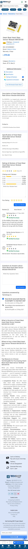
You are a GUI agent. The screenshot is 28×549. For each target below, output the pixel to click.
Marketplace (5, 9)
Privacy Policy (14, 505)
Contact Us (14, 514)
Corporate (13, 9)
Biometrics (11, 14)
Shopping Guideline (14, 500)
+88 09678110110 (16, 480)
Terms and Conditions (14, 504)
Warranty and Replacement (14, 502)
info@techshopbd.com (16, 482)
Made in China (11, 49)
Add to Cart (19, 543)
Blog (25, 9)
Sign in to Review (20, 205)
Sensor (5, 14)
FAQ (14, 516)
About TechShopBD (14, 512)
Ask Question (21, 287)
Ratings (9, 42)
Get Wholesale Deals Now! (14, 84)
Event (19, 9)
